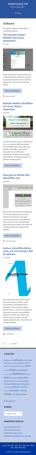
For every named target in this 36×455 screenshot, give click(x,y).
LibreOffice (6, 370)
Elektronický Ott (18, 4)
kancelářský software (23, 363)
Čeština (13, 394)
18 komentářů (11, 241)
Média (10, 374)
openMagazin (15, 378)
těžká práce (23, 387)
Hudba (29, 360)
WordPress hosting (24, 436)
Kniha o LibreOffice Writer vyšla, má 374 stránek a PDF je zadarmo (18, 251)
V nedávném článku (10, 142)
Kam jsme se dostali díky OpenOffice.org (16, 176)
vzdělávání (6, 391)
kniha (8, 366)
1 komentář (10, 334)
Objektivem (19, 373)
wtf (20, 391)
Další (16, 344)
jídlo (15, 363)
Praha (22, 384)
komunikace (13, 366)
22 (11, 344)
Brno (12, 360)
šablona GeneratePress (12, 430)
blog (9, 360)
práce (27, 384)
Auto (6, 360)
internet (11, 363)
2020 (23, 448)
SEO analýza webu (15, 433)
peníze (19, 381)
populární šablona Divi (12, 427)
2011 (12, 445)
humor (6, 363)
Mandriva (6, 374)
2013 (20, 445)
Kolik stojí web (9, 401)
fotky (25, 360)
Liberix (28, 366)
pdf (16, 381)
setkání (10, 387)
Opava (7, 377)
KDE (5, 366)
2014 (24, 445)
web (16, 390)
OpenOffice (23, 377)
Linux (12, 370)
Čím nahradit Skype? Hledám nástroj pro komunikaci (14, 37)
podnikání (25, 381)
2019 (20, 448)
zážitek (7, 394)
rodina (6, 387)
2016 (31, 445)
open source (9, 381)
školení (24, 394)
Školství (19, 394)
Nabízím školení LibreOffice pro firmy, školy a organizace (18, 106)
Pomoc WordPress (12, 384)
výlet (11, 390)
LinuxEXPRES (22, 370)
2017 (12, 448)
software (16, 387)
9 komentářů (10, 96)
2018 (16, 448)
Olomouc (27, 374)
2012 (16, 445)
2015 (28, 445)
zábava (24, 390)
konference (21, 366)
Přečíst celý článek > (12, 91)
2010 (8, 445)
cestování (17, 360)
